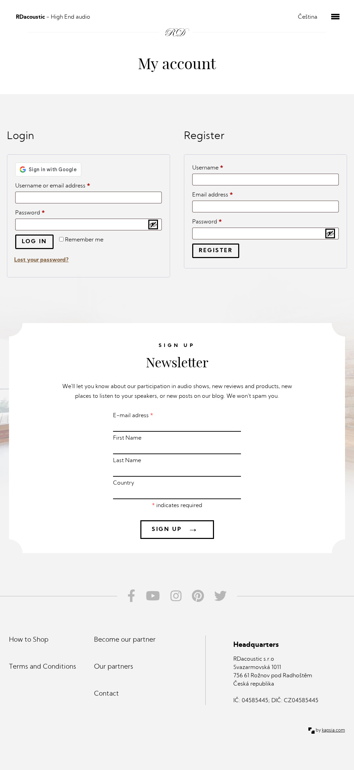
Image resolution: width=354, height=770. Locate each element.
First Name (127, 438)
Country (123, 483)
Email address (224, 195)
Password (41, 213)
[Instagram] (176, 596)
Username (219, 168)
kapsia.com (333, 730)
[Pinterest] (198, 596)
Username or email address (64, 186)
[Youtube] (153, 596)
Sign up (175, 529)
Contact (106, 694)
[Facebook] (129, 596)
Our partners (113, 667)
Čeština (307, 17)
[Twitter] (223, 596)
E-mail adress (133, 416)
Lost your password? (41, 260)
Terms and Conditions (42, 667)
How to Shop (28, 640)
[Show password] (153, 224)
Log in (34, 242)
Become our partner (125, 640)
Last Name (127, 461)
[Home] (177, 24)
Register (216, 251)
